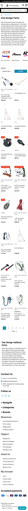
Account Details (7, 479)
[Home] (1, 14)
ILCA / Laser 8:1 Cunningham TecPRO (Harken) (20, 315)
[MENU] (2, 5)
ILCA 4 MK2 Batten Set (20, 93)
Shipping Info (6, 438)
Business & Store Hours (9, 459)
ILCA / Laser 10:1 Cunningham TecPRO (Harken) (20, 282)
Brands (6, 412)
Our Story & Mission (8, 464)
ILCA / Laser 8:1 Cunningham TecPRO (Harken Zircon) (6, 187)
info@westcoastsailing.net (10, 381)
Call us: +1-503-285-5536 (10, 378)
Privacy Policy (7, 481)
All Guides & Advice (8, 429)
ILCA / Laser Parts (5, 60)
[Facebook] (2, 395)
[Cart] (26, 5)
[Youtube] (9, 395)
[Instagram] (5, 395)
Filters (20, 71)
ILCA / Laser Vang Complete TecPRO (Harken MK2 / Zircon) (6, 96)
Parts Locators (7, 424)
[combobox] (14, 10)
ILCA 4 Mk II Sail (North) (20, 126)
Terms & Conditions (8, 484)
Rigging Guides (7, 427)
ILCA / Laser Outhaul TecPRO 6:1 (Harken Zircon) (20, 187)
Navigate (7, 402)
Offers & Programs (8, 444)
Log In (4, 476)
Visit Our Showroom (8, 461)
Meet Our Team (7, 467)
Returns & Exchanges (8, 441)
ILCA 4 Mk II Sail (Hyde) (6, 126)
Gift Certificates (7, 447)
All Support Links (7, 450)
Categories (8, 407)
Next (13, 331)
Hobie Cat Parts (15, 60)
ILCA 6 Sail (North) (19, 248)
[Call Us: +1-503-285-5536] (23, 5)
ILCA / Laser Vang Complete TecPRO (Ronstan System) (5, 315)
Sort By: (3, 68)
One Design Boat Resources (10, 421)
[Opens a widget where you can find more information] (22, 508)
